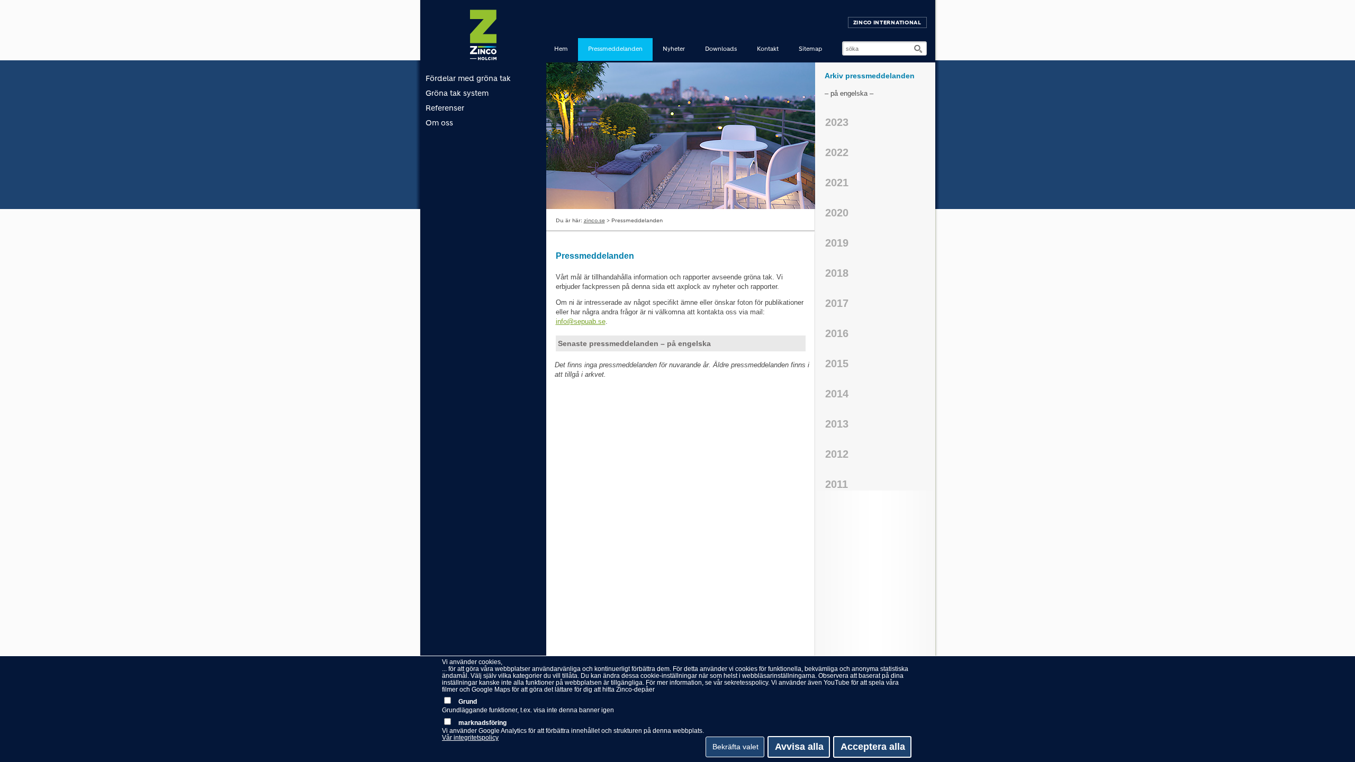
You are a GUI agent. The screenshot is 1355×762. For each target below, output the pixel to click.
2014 (836, 394)
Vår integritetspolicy (470, 737)
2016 (836, 333)
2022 (836, 152)
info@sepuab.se (581, 321)
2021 (836, 182)
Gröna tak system (457, 93)
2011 (836, 484)
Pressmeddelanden (615, 48)
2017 (836, 303)
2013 (836, 424)
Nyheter (674, 48)
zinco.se (594, 220)
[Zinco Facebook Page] (930, 20)
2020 (836, 213)
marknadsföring (482, 723)
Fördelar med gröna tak (468, 78)
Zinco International (887, 22)
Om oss (439, 123)
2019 (836, 243)
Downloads (721, 48)
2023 (836, 122)
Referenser (445, 108)
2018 (836, 273)
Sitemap (810, 48)
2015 (836, 363)
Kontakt (768, 48)
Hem (561, 48)
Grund (467, 701)
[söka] (919, 48)
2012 (836, 454)
